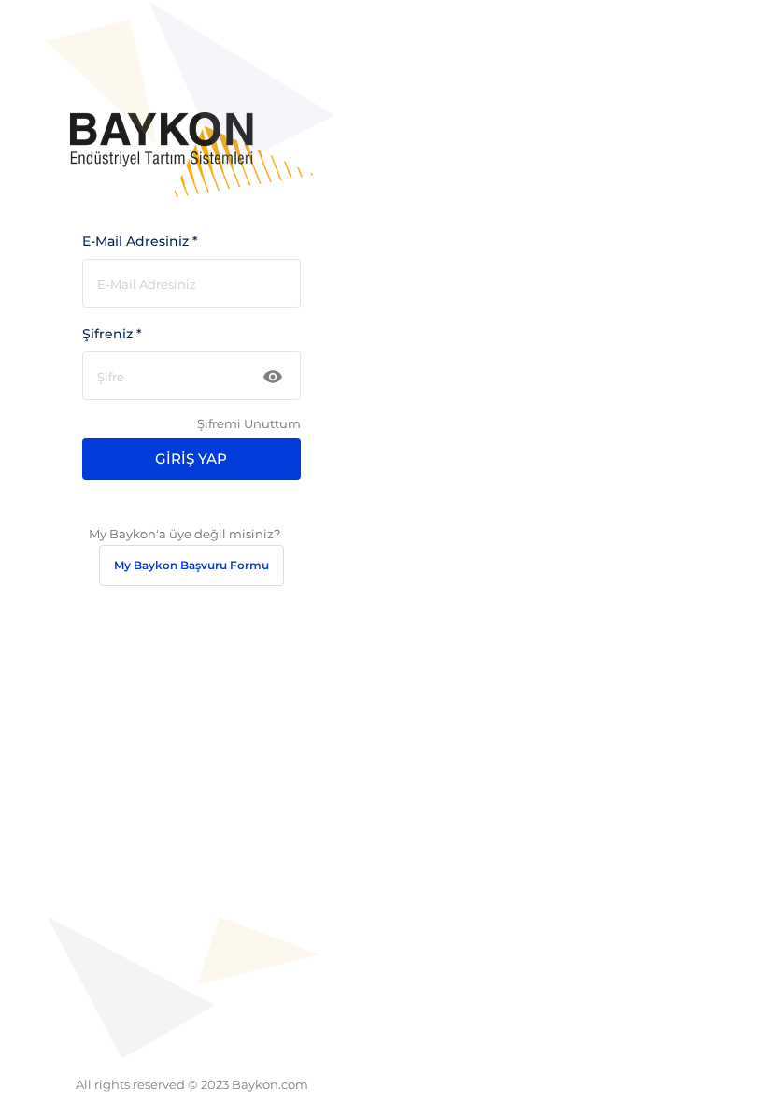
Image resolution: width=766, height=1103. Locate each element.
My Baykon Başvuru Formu (191, 565)
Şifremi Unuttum (248, 423)
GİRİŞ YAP (191, 458)
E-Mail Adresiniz (140, 241)
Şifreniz (112, 333)
